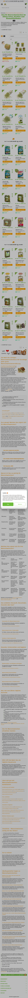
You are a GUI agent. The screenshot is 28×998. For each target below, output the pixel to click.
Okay (8, 504)
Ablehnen (20, 504)
